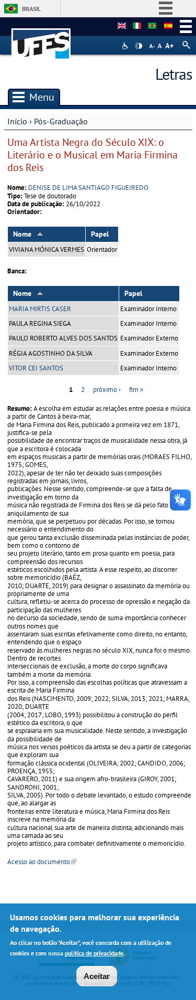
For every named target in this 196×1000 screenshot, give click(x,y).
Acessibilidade (126, 45)
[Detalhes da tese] (152, 26)
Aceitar (97, 976)
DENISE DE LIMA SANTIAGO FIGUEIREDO (88, 187)
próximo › (107, 389)
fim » (136, 389)
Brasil (31, 9)
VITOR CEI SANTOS (36, 368)
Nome (22, 234)
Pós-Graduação (61, 121)
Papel (100, 234)
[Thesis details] (122, 26)
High (138, 46)
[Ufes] (41, 38)
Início (17, 121)
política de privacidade (94, 953)
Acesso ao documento (41, 861)
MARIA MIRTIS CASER (40, 308)
